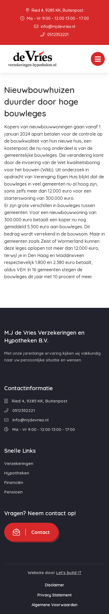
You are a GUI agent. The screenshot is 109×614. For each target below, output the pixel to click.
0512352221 (57, 34)
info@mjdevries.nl (57, 26)
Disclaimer (54, 584)
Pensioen (13, 492)
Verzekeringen (18, 463)
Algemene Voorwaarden (54, 604)
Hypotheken (16, 473)
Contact (40, 532)
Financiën (13, 482)
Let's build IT (68, 572)
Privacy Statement (54, 595)
